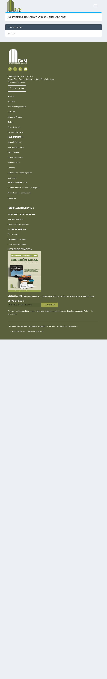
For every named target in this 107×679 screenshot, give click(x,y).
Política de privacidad (35, 331)
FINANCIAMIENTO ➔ (17, 183)
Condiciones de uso (18, 331)
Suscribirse (49, 305)
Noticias (12, 33)
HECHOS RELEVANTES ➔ (20, 249)
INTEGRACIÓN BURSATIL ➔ (21, 208)
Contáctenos (17, 88)
